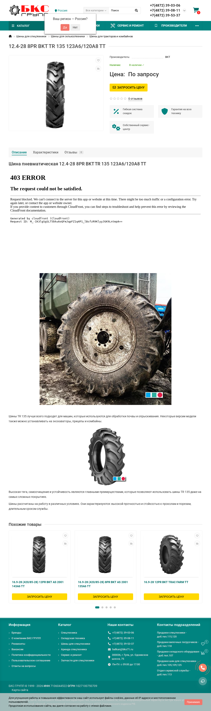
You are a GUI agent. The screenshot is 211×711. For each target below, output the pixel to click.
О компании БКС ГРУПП (26, 638)
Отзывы (73, 152)
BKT (167, 56)
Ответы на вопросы (24, 666)
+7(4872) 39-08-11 (165, 10)
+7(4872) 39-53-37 (165, 15)
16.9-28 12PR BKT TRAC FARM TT (166, 582)
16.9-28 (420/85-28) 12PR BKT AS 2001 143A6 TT (38, 584)
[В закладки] (98, 60)
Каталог (64, 625)
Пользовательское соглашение (31, 660)
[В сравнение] (98, 68)
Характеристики (45, 152)
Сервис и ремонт (130, 25)
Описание (19, 152)
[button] (97, 607)
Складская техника (73, 638)
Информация (19, 625)
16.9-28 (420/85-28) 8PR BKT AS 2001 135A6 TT (103, 584)
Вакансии (17, 649)
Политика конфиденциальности (31, 654)
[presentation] (9, 566)
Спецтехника (69, 632)
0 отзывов (135, 98)
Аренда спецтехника (74, 649)
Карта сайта (20, 690)
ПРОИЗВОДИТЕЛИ (174, 25)
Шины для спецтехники (31, 36)
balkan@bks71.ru (122, 649)
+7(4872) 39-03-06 (165, 5)
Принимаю (193, 702)
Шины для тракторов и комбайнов (111, 36)
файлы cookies (114, 697)
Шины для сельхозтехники (68, 36)
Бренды (16, 632)
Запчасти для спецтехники (77, 660)
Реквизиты (18, 643)
